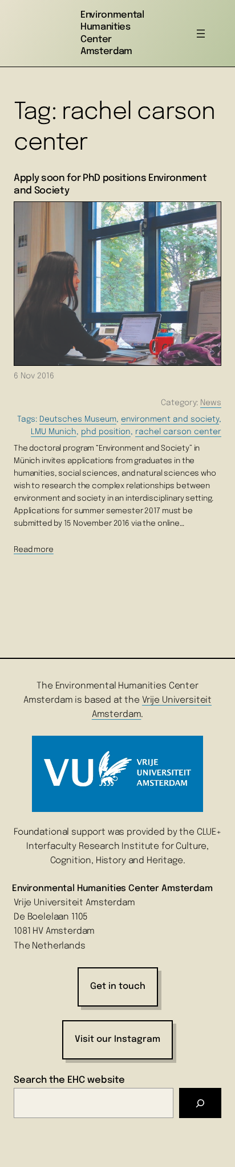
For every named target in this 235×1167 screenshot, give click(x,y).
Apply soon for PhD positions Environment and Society (110, 185)
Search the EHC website (69, 1080)
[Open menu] (201, 33)
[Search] (200, 1103)
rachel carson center (178, 432)
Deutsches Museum (77, 419)
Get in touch (117, 986)
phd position (106, 432)
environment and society (170, 419)
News (210, 403)
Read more (34, 550)
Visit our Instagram (117, 1039)
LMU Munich (53, 432)
